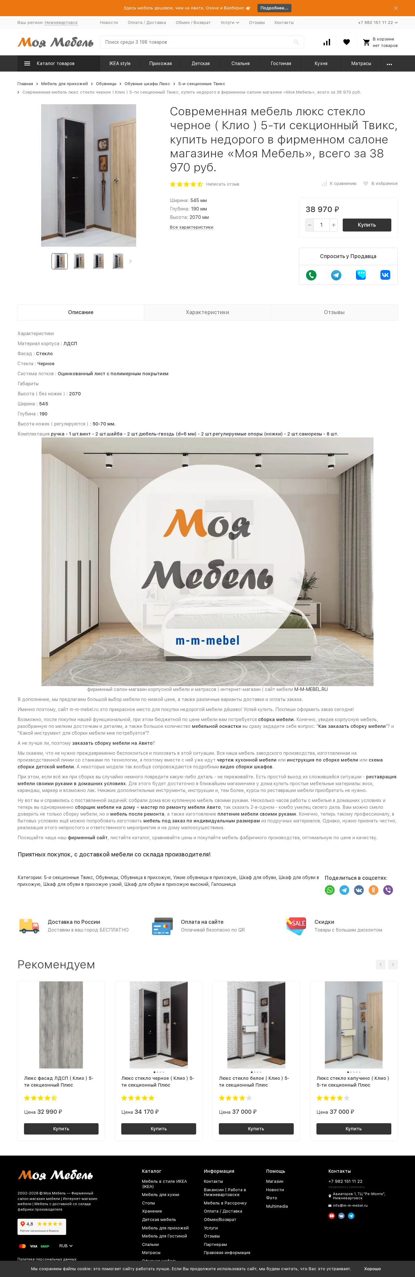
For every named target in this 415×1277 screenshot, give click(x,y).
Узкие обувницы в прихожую (204, 877)
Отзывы (257, 22)
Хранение (152, 1211)
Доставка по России (74, 922)
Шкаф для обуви (257, 877)
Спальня (240, 63)
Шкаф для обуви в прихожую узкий (82, 884)
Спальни (150, 1244)
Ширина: (179, 200)
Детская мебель (159, 1219)
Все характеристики (191, 227)
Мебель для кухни (160, 1194)
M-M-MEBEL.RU (311, 689)
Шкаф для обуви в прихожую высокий (166, 884)
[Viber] (388, 890)
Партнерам (215, 1244)
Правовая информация (227, 1252)
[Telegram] (344, 890)
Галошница (223, 884)
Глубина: (179, 208)
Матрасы (361, 63)
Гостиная (281, 63)
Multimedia (277, 1206)
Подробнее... (274, 8)
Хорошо (372, 1268)
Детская (201, 63)
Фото (271, 1197)
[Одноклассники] (373, 890)
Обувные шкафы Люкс (147, 83)
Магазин (274, 1181)
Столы (148, 1203)
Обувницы (106, 83)
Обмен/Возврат (220, 1219)
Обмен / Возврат (193, 22)
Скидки (324, 922)
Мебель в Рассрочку (225, 1203)
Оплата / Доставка (147, 22)
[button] (130, 261)
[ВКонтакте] (359, 890)
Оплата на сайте (202, 922)
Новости (109, 22)
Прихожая (160, 63)
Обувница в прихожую (146, 877)
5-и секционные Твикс (201, 83)
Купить (367, 225)
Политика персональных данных (47, 1259)
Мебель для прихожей (64, 83)
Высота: (179, 217)
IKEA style (120, 63)
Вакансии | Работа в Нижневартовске (225, 1192)
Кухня (320, 63)
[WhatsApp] (330, 890)
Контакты (284, 22)
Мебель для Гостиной (164, 1236)
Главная (25, 83)
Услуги (211, 1228)
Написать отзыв (222, 184)
